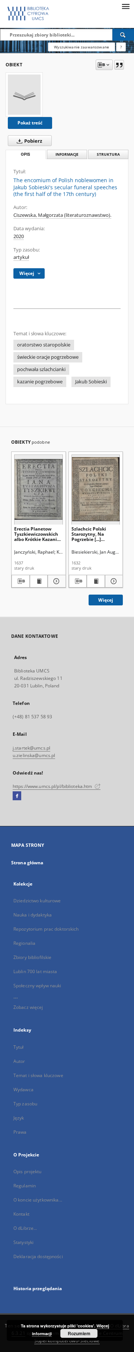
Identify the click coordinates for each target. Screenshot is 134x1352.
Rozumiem (79, 1333)
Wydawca (23, 1089)
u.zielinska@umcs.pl (34, 755)
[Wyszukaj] (123, 35)
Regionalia (24, 943)
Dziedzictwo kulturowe (37, 900)
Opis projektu (27, 1171)
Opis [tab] (25, 154)
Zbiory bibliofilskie (32, 957)
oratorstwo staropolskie (43, 345)
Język (18, 1118)
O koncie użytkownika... (37, 1200)
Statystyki (23, 1242)
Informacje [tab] (67, 154)
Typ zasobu (25, 1104)
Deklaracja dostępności (38, 1256)
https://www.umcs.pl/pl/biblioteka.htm (53, 786)
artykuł (21, 257)
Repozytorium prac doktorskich (46, 929)
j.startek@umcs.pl (31, 748)
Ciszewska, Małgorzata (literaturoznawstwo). (62, 215)
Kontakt (21, 1214)
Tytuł (18, 1047)
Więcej (105, 600)
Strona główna (27, 862)
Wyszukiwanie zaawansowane (81, 47)
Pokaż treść (29, 123)
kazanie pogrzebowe (40, 382)
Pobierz (32, 141)
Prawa (20, 1132)
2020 (18, 236)
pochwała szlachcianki (41, 369)
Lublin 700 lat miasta (35, 971)
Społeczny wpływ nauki (37, 985)
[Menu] (125, 6)
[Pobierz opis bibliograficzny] (20, 581)
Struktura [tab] (108, 154)
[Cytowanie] (119, 65)
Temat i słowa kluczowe (38, 1075)
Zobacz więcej (28, 1007)
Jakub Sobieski (91, 382)
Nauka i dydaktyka (32, 915)
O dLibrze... (25, 1228)
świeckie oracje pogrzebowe (48, 357)
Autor (19, 1061)
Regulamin (24, 1185)
